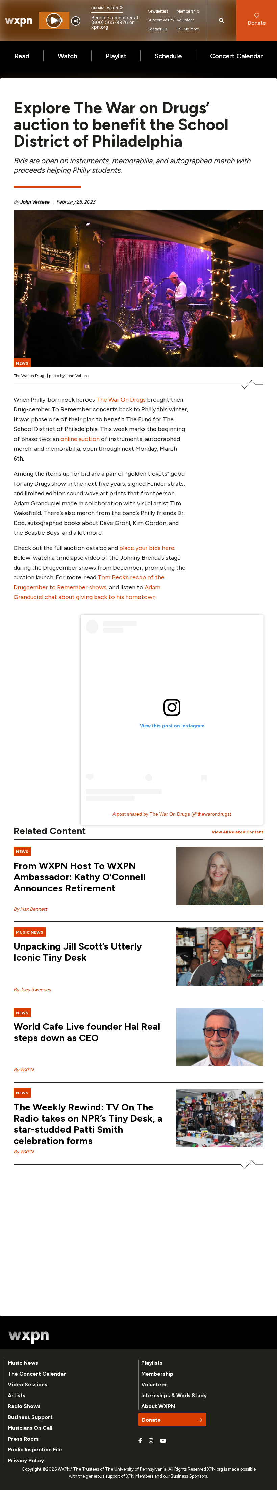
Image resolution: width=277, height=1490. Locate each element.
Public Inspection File (35, 1449)
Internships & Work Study (174, 1395)
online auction (80, 439)
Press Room (23, 1438)
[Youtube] (163, 1440)
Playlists (151, 1363)
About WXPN (158, 1406)
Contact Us (157, 29)
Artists (16, 1395)
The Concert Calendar (37, 1373)
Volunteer (185, 20)
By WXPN (24, 1070)
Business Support (30, 1417)
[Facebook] (140, 1440)
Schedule (168, 56)
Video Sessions (27, 1384)
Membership (188, 11)
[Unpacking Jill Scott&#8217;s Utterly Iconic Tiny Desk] (219, 956)
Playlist (115, 56)
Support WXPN (161, 20)
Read (21, 56)
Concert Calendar (236, 56)
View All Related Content (237, 832)
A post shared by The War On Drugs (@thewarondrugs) (171, 814)
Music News (23, 1363)
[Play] (53, 20)
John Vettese (34, 202)
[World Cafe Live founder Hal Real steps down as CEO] (219, 1037)
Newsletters (157, 11)
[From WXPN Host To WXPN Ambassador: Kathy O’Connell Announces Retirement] (219, 876)
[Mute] (75, 21)
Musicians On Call (30, 1428)
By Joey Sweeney (32, 990)
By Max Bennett (30, 909)
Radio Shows (24, 1406)
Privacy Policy (26, 1460)
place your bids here (146, 548)
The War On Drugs (121, 399)
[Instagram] (151, 1440)
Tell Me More (188, 29)
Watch (67, 56)
